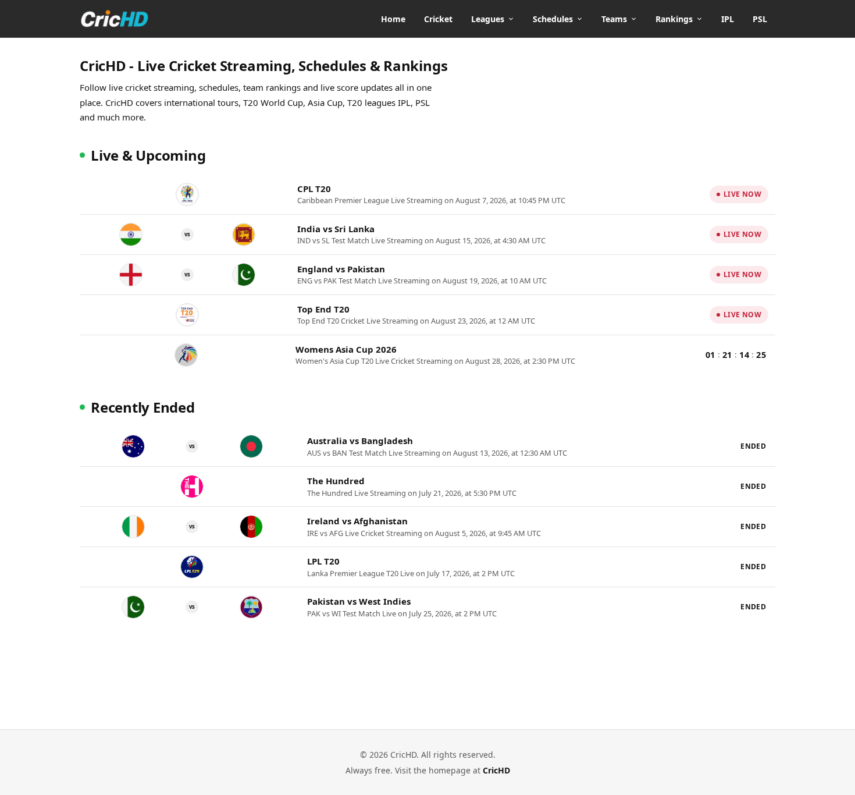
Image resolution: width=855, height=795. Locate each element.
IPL (727, 18)
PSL (760, 18)
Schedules (553, 18)
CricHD (496, 770)
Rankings (674, 18)
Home (393, 18)
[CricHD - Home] (114, 18)
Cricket (438, 18)
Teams (614, 18)
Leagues (487, 18)
